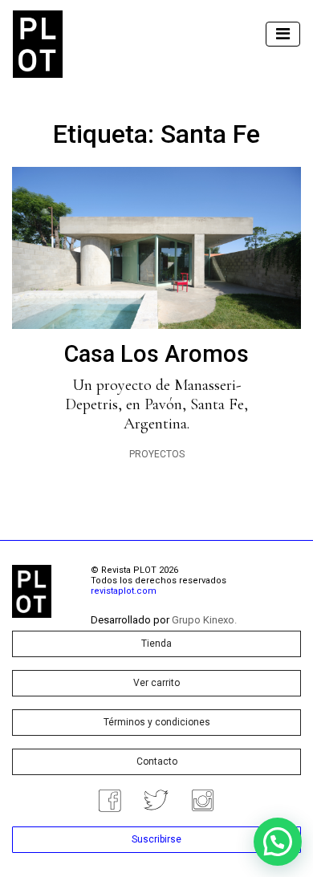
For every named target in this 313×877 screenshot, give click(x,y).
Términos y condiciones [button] (157, 722)
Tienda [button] (156, 643)
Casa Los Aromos (156, 353)
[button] (278, 842)
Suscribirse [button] (156, 839)
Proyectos (157, 454)
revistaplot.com (123, 591)
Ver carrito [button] (156, 682)
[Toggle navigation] (283, 34)
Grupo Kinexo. (204, 620)
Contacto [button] (156, 761)
